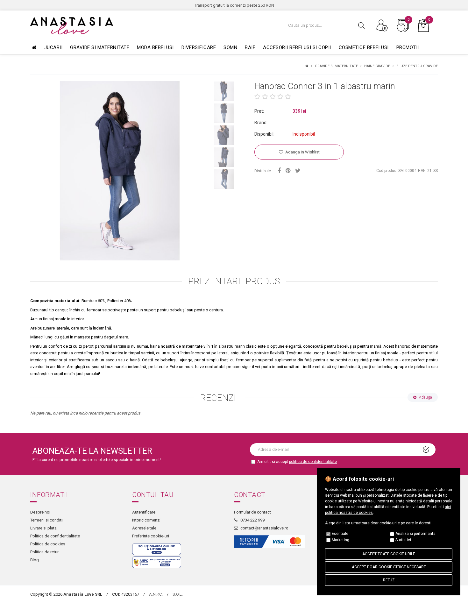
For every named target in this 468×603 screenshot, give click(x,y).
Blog (34, 559)
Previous (25, 171)
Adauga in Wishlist (302, 152)
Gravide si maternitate (99, 47)
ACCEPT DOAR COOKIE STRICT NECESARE (389, 567)
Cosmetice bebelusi (364, 47)
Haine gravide (377, 66)
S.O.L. (178, 594)
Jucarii (53, 47)
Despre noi (40, 512)
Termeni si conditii (46, 520)
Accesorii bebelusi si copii (297, 47)
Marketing (340, 540)
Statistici (403, 540)
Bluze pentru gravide (417, 66)
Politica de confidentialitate (55, 536)
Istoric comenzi (146, 520)
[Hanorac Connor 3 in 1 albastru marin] (119, 170)
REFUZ (389, 580)
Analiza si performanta (415, 533)
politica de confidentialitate (313, 461)
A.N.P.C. (156, 594)
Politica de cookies (47, 544)
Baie (250, 47)
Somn (230, 47)
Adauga (425, 397)
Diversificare (198, 47)
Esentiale (340, 533)
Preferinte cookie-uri (150, 536)
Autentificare (143, 512)
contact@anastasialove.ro (264, 528)
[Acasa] (306, 66)
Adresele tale (144, 528)
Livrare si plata (43, 528)
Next (239, 136)
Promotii (407, 47)
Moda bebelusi (155, 47)
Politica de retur (44, 552)
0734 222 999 (252, 520)
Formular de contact (252, 512)
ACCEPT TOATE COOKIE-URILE (388, 554)
